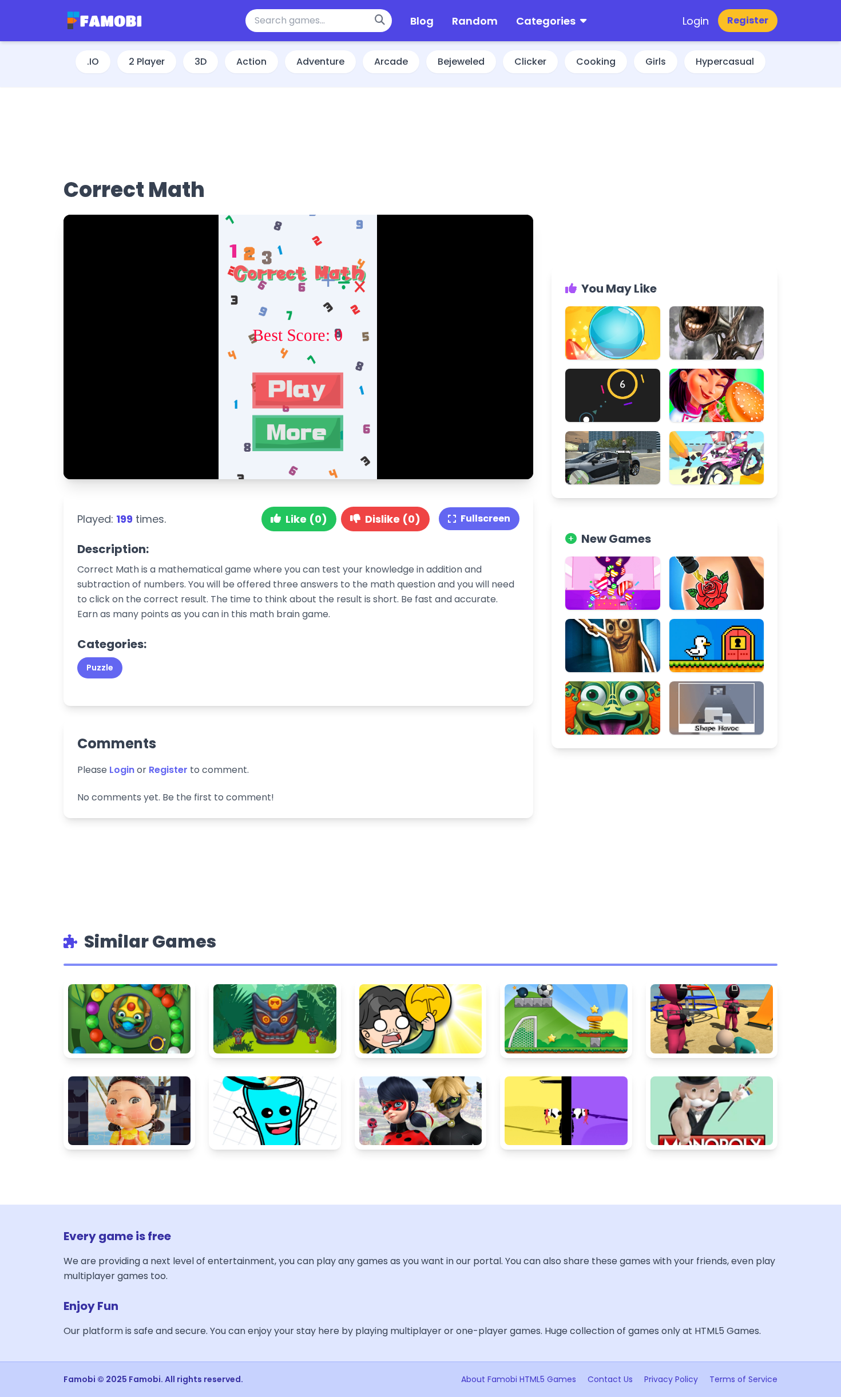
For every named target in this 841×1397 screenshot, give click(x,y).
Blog (422, 21)
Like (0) (306, 519)
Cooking (596, 61)
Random (475, 21)
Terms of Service (743, 1379)
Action (251, 61)
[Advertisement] (298, 131)
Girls (655, 61)
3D (201, 61)
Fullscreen (485, 518)
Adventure (320, 61)
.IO (93, 61)
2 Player (147, 61)
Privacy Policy (671, 1379)
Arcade (391, 61)
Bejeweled (461, 61)
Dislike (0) (392, 519)
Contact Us (610, 1379)
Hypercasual (725, 61)
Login (696, 21)
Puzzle (99, 667)
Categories (546, 21)
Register (747, 20)
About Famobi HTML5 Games (518, 1379)
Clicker (530, 61)
